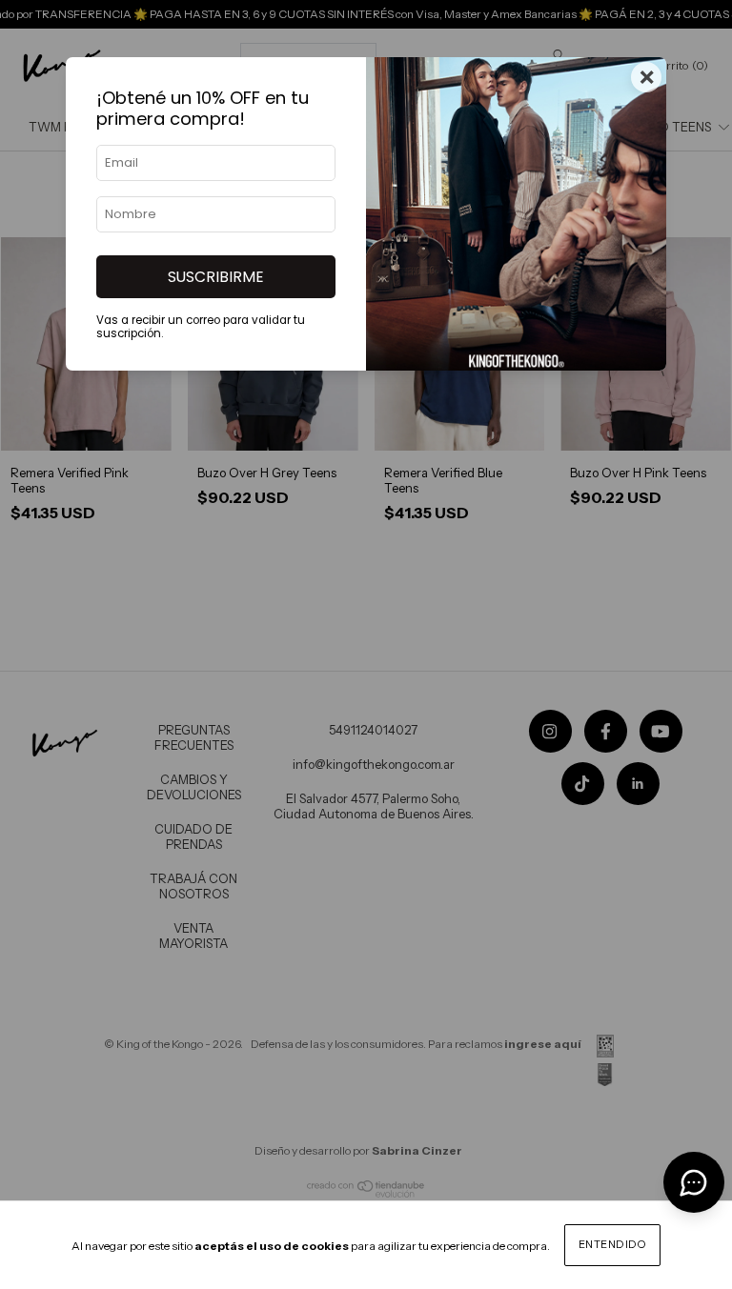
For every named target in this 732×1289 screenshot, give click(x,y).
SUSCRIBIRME (216, 277)
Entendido (613, 1244)
